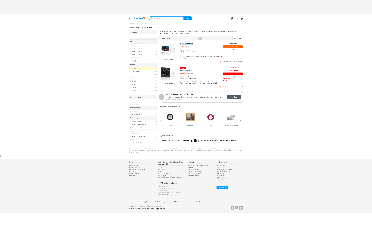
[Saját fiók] (241, 18)
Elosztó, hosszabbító (231, 126)
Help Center (220, 167)
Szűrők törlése (158, 28)
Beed (218, 181)
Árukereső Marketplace (224, 171)
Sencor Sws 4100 (163, 190)
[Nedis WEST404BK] (169, 74)
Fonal (210, 126)
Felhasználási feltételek (154, 207)
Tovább (234, 97)
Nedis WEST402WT (186, 44)
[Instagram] (236, 207)
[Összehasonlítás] (232, 18)
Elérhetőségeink (134, 167)
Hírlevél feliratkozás (193, 169)
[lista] (200, 38)
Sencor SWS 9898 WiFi (165, 188)
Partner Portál (221, 165)
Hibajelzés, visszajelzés (194, 173)
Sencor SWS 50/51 (164, 194)
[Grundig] (214, 141)
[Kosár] (237, 18)
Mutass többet (184, 33)
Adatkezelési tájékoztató (137, 207)
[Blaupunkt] (233, 141)
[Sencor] (185, 141)
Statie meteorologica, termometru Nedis (189, 202)
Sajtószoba (132, 175)
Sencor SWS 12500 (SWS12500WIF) (169, 192)
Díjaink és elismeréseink (137, 169)
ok (155, 37)
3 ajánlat (233, 76)
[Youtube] (241, 207)
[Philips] (166, 141)
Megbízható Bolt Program (225, 169)
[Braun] (195, 141)
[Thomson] (224, 141)
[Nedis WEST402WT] (169, 50)
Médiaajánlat (221, 175)
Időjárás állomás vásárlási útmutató (180, 94)
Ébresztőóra (162, 175)
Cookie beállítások (193, 175)
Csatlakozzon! (222, 187)
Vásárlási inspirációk (194, 171)
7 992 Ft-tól (233, 71)
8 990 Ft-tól (232, 44)
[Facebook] (232, 207)
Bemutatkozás (133, 165)
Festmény (190, 126)
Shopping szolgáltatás (224, 179)
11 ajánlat (232, 49)
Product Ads (220, 173)
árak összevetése (232, 47)
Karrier (131, 171)
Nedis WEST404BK (186, 71)
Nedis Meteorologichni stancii (162, 202)
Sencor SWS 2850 (164, 186)
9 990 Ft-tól (233, 68)
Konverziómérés (222, 183)
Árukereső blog (134, 173)
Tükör (170, 126)
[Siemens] (176, 141)
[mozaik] (203, 38)
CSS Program (221, 177)
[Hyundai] (204, 141)
